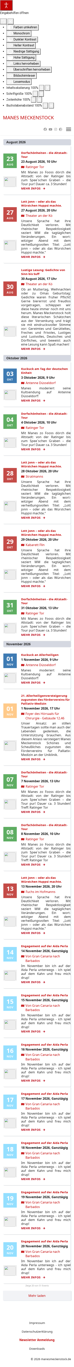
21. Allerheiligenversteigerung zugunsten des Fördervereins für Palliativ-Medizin (45, 699)
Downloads (37, 1348)
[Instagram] (55, 129)
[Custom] (60, 129)
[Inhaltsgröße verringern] (41, 88)
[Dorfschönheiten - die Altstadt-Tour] (10, 182)
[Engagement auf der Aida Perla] (10, 976)
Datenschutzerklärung (37, 1331)
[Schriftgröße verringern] (35, 94)
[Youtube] (50, 129)
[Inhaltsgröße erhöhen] (47, 88)
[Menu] (68, 129)
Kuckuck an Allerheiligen (40, 655)
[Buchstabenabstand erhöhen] (51, 105)
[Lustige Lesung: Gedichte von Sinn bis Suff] (10, 331)
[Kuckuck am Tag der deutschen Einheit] (10, 395)
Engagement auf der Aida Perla (44, 946)
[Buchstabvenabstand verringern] (45, 105)
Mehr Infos (31, 188)
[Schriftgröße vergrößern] (41, 94)
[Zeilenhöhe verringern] (33, 100)
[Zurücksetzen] (3, 21)
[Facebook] (45, 129)
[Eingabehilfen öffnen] (6, 5)
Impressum (37, 1323)
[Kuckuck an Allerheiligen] (10, 678)
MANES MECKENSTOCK (28, 117)
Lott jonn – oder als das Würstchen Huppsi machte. (41, 203)
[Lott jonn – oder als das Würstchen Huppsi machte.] (10, 245)
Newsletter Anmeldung (37, 1340)
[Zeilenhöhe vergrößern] (39, 100)
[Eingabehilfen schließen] (10, 21)
